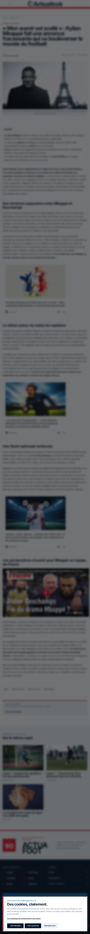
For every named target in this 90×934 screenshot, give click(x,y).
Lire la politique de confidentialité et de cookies (24, 918)
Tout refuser (15, 926)
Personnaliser (50, 926)
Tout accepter (33, 926)
